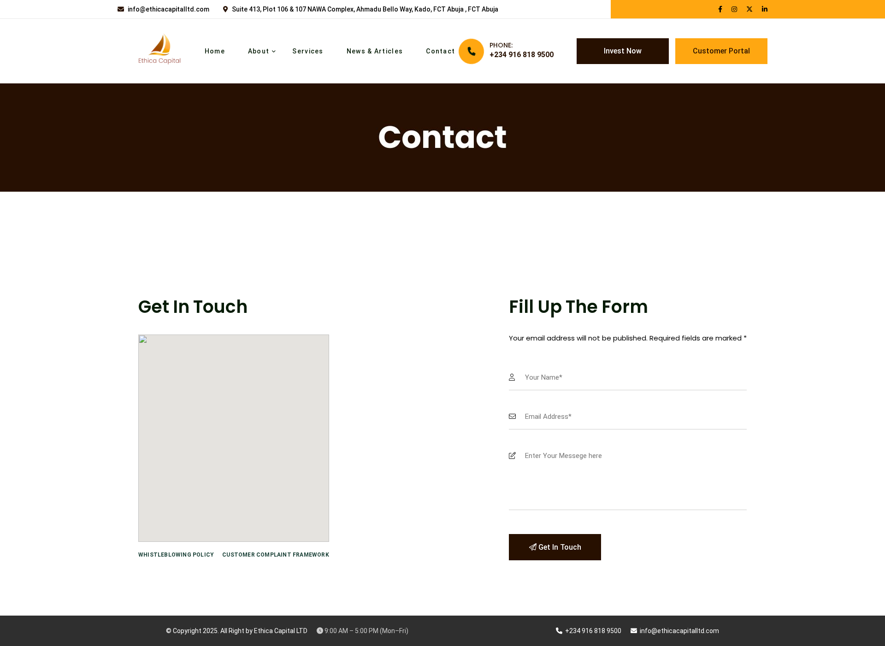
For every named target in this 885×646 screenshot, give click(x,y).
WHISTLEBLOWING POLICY (176, 555)
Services (307, 51)
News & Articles (375, 51)
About (259, 51)
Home (215, 51)
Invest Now (623, 51)
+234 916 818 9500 (522, 54)
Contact (440, 51)
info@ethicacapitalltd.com (168, 9)
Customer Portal (721, 51)
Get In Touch (559, 547)
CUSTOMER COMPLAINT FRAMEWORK (275, 555)
